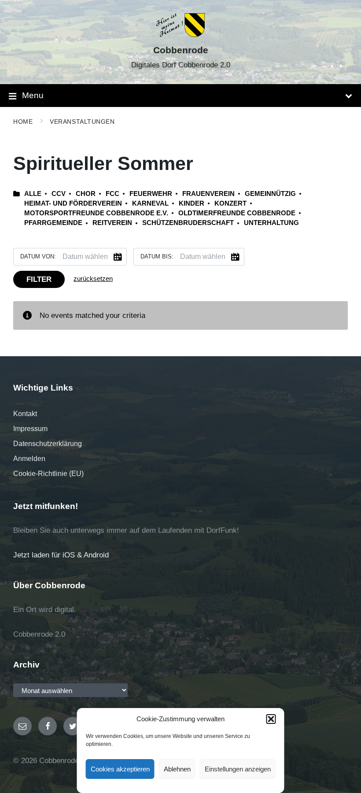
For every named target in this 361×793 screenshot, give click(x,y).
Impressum (30, 428)
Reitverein (112, 222)
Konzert (230, 203)
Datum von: (38, 256)
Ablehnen (177, 769)
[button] (271, 719)
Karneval (150, 203)
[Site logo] (180, 34)
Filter (39, 279)
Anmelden (29, 458)
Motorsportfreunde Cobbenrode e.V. (96, 213)
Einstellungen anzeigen (238, 769)
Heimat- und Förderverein (73, 203)
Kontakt (25, 413)
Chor (86, 193)
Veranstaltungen (82, 121)
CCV (59, 193)
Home (23, 121)
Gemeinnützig (270, 193)
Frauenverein (208, 193)
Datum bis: (156, 256)
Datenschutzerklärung (47, 443)
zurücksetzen (93, 278)
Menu (33, 95)
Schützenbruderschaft (188, 222)
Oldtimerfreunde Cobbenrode (236, 213)
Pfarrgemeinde (53, 222)
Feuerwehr (150, 193)
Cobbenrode (180, 50)
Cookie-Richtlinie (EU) (48, 473)
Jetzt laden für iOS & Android (61, 555)
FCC (112, 193)
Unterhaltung (271, 222)
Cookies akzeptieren (120, 769)
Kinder (191, 203)
